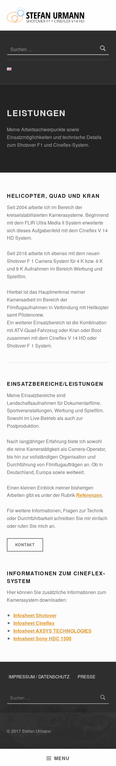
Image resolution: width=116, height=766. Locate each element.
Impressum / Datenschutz (39, 676)
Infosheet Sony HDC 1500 (42, 638)
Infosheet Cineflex (33, 623)
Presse (86, 676)
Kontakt (25, 544)
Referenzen (89, 495)
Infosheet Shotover (35, 615)
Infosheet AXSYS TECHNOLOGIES (52, 630)
